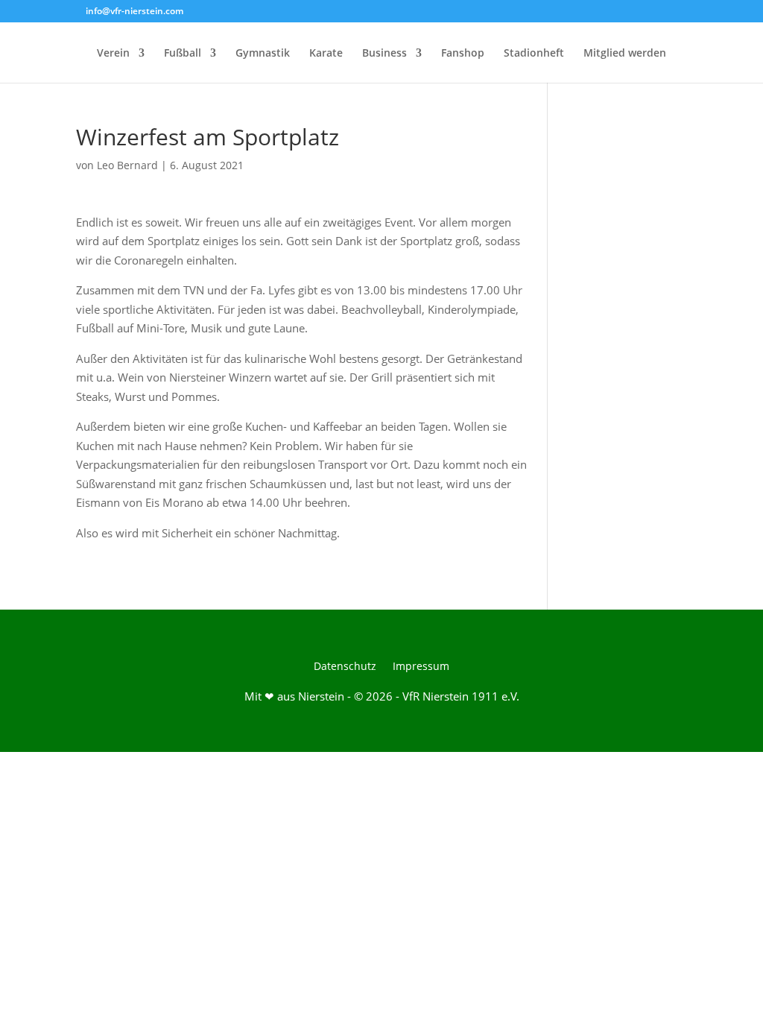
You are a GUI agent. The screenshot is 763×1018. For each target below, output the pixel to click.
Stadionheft (534, 54)
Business (384, 54)
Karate (326, 54)
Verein (113, 54)
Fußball (182, 54)
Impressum (421, 667)
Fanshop (462, 54)
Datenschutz (345, 667)
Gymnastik (262, 54)
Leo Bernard (127, 165)
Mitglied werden (624, 54)
